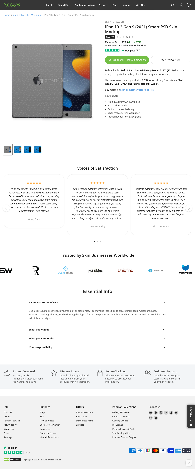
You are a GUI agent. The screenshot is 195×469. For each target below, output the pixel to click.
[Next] (188, 208)
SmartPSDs (64, 5)
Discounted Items (84, 420)
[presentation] (172, 5)
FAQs (42, 412)
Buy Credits (81, 416)
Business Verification (50, 424)
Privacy (7, 433)
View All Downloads (49, 437)
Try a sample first (170, 60)
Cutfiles (50, 5)
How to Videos (47, 420)
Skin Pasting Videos (121, 433)
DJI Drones (117, 424)
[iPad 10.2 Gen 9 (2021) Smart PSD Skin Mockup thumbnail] (7, 149)
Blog (42, 416)
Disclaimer (9, 428)
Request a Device (48, 433)
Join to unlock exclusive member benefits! (125, 45)
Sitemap (8, 437)
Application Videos (85, 5)
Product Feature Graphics (124, 437)
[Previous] (6, 208)
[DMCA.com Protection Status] (12, 460)
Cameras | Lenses (121, 416)
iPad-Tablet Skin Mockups (27, 15)
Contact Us (45, 428)
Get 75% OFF (191, 414)
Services (103, 5)
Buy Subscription (84, 412)
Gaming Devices (120, 420)
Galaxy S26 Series (121, 412)
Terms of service (12, 420)
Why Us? (140, 5)
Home (7, 15)
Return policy (10, 424)
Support (127, 5)
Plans (115, 5)
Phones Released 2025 (123, 428)
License (7, 416)
